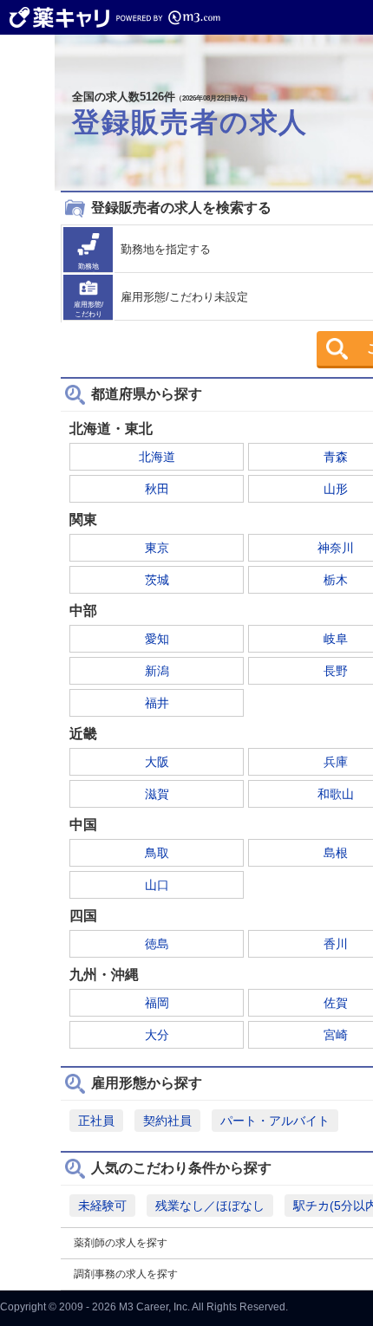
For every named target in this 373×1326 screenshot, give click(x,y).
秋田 (157, 489)
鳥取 (157, 853)
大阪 (157, 762)
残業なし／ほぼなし (210, 1205)
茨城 (157, 580)
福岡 (157, 1003)
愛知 (157, 639)
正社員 (96, 1121)
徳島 (157, 944)
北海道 (157, 457)
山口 (157, 885)
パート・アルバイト (275, 1121)
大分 (157, 1035)
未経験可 (102, 1205)
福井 (157, 703)
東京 (157, 548)
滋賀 (157, 794)
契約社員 (167, 1121)
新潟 (157, 671)
